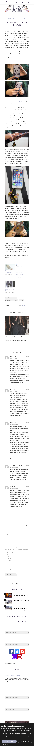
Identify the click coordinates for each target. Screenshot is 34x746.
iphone (21, 300)
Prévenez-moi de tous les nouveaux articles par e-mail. (10, 567)
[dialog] (17, 734)
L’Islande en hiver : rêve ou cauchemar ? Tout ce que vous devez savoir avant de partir (21, 608)
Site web (6, 540)
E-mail (6, 534)
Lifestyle (19, 18)
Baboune (13, 422)
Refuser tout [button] (25, 741)
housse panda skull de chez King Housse (15, 101)
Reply (28, 356)
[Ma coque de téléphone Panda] (10, 267)
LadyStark (14, 356)
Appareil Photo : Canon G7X (12, 674)
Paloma (13, 389)
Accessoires (11, 18)
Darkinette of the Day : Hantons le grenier (15, 336)
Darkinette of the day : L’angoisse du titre (15, 340)
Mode (24, 18)
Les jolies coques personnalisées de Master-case (9, 289)
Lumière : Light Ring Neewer (12, 675)
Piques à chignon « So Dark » (12, 344)
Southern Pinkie (16, 465)
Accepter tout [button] (9, 741)
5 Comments (7, 305)
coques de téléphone (10, 297)
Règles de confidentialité (11, 686)
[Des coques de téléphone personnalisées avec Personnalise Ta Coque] (21, 267)
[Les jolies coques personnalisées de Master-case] (10, 284)
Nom (6, 528)
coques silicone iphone (11, 300)
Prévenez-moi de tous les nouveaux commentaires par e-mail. (10, 556)
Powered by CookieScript (7, 744)
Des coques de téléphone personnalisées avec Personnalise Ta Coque (21, 274)
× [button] (32, 725)
